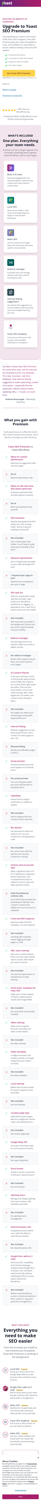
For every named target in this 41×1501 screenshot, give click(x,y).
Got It (21, 1497)
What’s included (9, 89)
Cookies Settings (20, 1490)
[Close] (38, 1457)
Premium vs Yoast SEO (12, 95)
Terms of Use (32, 1464)
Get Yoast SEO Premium (19, 73)
